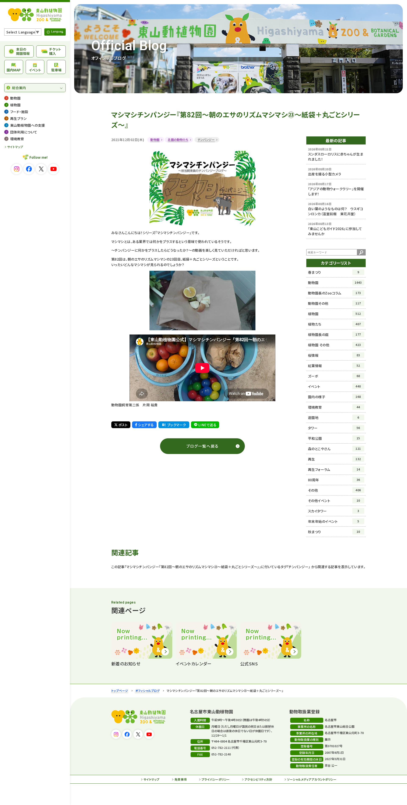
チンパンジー (206, 139)
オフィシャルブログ (147, 690)
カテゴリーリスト (336, 263)
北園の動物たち (178, 139)
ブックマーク (176, 424)
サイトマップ (15, 147)
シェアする (145, 424)
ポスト (122, 424)
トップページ (119, 690)
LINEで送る (207, 424)
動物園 (154, 139)
